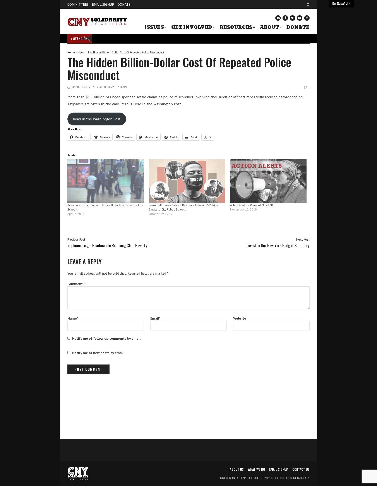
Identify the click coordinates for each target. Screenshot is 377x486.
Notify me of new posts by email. (98, 353)
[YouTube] (299, 18)
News (81, 52)
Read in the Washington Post (96, 119)
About (269, 27)
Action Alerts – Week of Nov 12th (252, 205)
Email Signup (103, 4)
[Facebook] (285, 18)
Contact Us (301, 469)
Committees (78, 4)
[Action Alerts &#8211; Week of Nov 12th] (268, 181)
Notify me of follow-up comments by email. (106, 338)
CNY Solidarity (80, 87)
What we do (256, 469)
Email (155, 318)
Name (72, 318)
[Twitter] (292, 18)
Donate (123, 4)
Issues (154, 27)
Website (239, 318)
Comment (76, 284)
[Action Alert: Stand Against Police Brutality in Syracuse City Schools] (105, 181)
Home (71, 52)
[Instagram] (307, 18)
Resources (235, 27)
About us (237, 469)
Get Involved (191, 27)
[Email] (278, 18)
